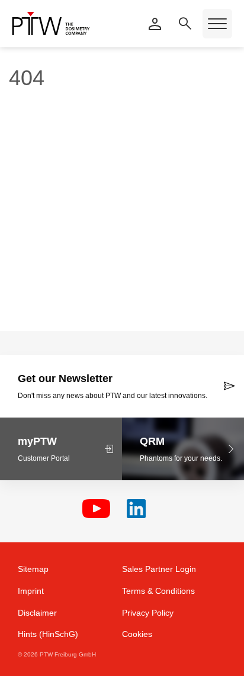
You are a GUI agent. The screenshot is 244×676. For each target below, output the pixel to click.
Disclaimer (37, 612)
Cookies (137, 634)
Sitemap (33, 569)
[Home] (51, 23)
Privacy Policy (148, 612)
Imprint (31, 591)
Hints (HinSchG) (48, 634)
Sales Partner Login (159, 569)
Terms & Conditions (158, 591)
